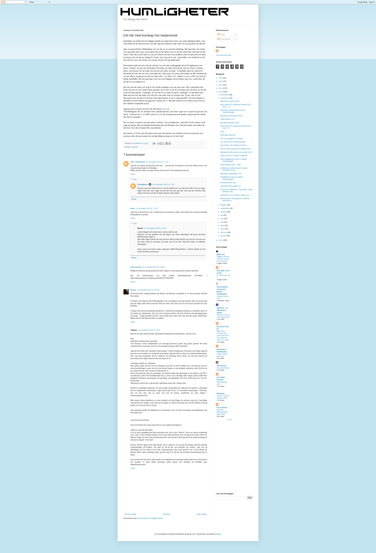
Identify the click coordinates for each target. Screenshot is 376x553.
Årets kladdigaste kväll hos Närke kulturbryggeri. (233, 160)
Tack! (222, 132)
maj (222, 222)
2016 (221, 78)
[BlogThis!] (161, 143)
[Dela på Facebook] (166, 143)
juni (222, 219)
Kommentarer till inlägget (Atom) (150, 518)
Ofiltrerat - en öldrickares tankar (222, 310)
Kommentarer (225, 39)
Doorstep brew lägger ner (230, 186)
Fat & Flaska (222, 408)
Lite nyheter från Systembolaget (233, 142)
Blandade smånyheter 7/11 (231, 174)
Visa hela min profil (223, 55)
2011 (221, 240)
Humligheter (142, 185)
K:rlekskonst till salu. (228, 183)
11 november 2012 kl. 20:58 (148, 290)
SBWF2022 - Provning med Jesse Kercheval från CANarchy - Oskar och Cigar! (223, 335)
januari (224, 236)
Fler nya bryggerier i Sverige (231, 139)
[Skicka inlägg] (154, 143)
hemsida (165, 109)
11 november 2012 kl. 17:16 (157, 162)
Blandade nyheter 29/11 (229, 101)
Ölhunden (221, 394)
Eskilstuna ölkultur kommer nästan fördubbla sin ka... (234, 169)
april (223, 225)
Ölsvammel (221, 366)
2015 (221, 81)
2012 (221, 92)
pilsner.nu (221, 254)
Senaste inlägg (130, 514)
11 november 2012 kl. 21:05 (155, 228)
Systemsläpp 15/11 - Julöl (230, 165)
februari (224, 232)
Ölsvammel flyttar (223, 368)
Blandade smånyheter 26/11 (231, 116)
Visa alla (229, 419)
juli (222, 215)
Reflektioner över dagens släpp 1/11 (234, 195)
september (225, 208)
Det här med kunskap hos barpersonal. (235, 149)
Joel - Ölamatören (137, 162)
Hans (132, 208)
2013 (221, 88)
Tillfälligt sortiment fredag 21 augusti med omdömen (223, 259)
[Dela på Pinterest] (169, 143)
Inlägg (222, 34)
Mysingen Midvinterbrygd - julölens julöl (222, 412)
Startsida (166, 514)
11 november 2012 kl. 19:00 (154, 267)
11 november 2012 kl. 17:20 (163, 185)
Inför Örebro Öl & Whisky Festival (233, 145)
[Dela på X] (164, 143)
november (225, 98)
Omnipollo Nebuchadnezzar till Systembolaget (232, 111)
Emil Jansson (136, 267)
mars (223, 229)
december (225, 95)
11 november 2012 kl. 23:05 (149, 330)
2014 (221, 85)
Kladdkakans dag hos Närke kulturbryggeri (231, 178)
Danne (133, 290)
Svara (132, 174)
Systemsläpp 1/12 (227, 119)
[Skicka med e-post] (158, 143)
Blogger (218, 534)
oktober (224, 205)
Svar (135, 179)
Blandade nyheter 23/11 (229, 123)
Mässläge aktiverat (227, 135)
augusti (224, 212)
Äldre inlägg (201, 514)
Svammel (134, 147)
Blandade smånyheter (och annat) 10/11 (236, 152)
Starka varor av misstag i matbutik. (233, 156)
